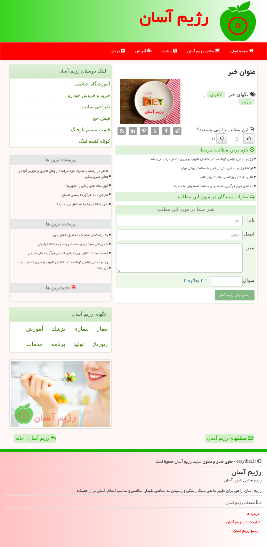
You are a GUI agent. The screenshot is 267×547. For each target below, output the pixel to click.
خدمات (34, 344)
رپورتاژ (100, 344)
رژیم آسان (174, 17)
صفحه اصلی (239, 51)
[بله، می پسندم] (248, 138)
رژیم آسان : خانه (33, 438)
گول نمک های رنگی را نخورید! (87, 185)
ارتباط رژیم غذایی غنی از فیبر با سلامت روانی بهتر (217, 168)
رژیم (246, 101)
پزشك (58, 329)
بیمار (102, 329)
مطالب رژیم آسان (201, 51)
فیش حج (101, 118)
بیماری (81, 329)
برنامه (58, 344)
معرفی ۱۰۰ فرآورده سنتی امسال (85, 194)
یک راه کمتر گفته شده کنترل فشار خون (80, 235)
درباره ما (253, 513)
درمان (116, 51)
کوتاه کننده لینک (94, 141)
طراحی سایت (96, 106)
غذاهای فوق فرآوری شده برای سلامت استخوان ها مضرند (213, 186)
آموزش (141, 51)
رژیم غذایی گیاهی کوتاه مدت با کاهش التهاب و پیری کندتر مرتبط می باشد (201, 159)
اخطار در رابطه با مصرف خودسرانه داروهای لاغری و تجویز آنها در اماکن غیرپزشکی (63, 173)
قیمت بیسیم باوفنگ (90, 129)
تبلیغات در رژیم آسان (243, 521)
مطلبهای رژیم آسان (227, 438)
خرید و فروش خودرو (89, 95)
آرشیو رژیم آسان (246, 530)
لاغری (216, 94)
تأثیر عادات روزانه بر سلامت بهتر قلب (226, 177)
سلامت (167, 51)
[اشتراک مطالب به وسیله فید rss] (122, 130)
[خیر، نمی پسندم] (221, 138)
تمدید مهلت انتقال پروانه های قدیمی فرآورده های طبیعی (68, 253)
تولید (78, 344)
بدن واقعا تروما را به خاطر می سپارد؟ (82, 204)
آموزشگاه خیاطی (92, 83)
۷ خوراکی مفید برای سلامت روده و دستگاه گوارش (73, 244)
